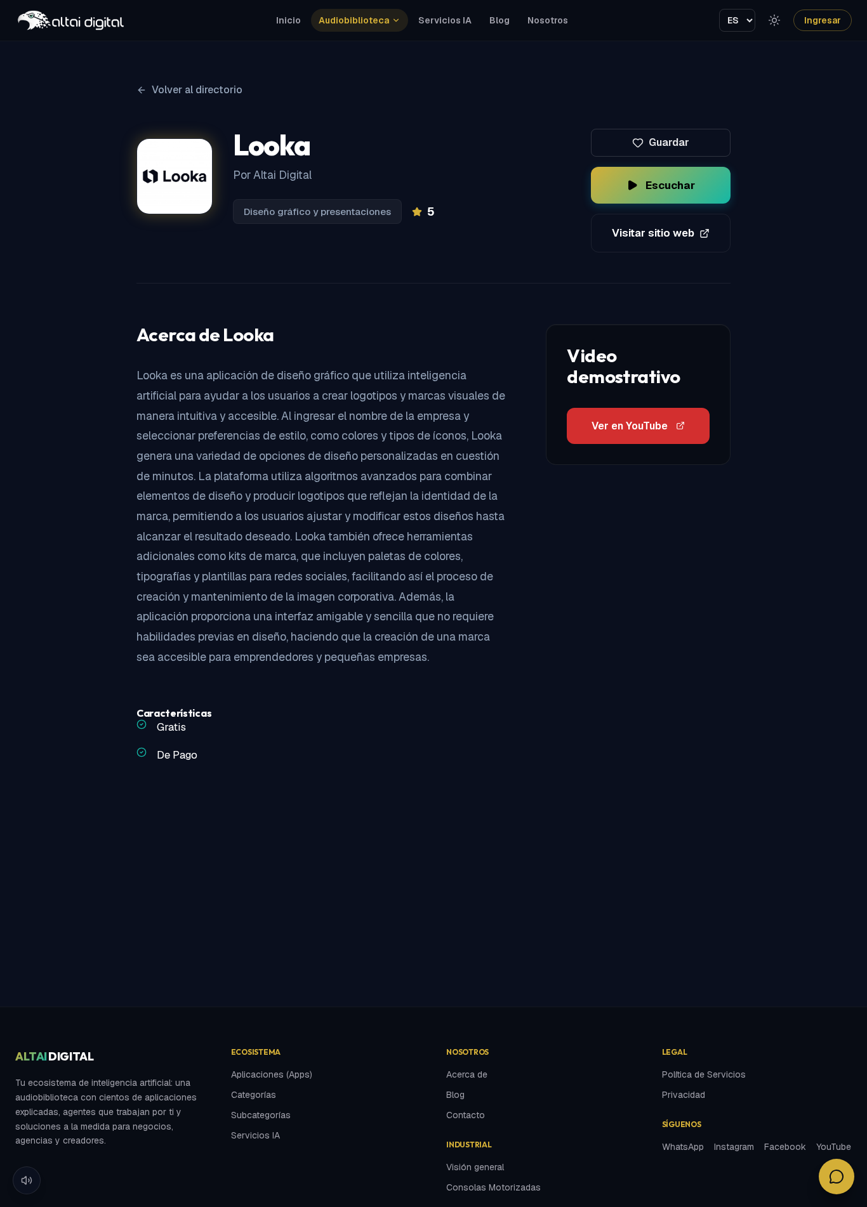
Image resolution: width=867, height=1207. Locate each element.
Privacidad (683, 1094)
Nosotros (547, 20)
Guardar (669, 142)
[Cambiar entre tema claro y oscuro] (774, 20)
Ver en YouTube (630, 426)
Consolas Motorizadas (493, 1187)
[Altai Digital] (70, 20)
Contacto (465, 1115)
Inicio (288, 20)
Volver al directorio (197, 89)
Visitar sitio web (653, 233)
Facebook (785, 1146)
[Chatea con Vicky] (836, 1176)
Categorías (253, 1094)
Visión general (475, 1167)
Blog (499, 20)
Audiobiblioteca (354, 20)
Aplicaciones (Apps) (271, 1074)
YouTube (833, 1146)
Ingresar (822, 20)
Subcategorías (261, 1115)
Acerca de (466, 1074)
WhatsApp (683, 1146)
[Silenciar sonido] (27, 1180)
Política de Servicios (704, 1074)
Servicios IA (445, 20)
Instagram (734, 1146)
